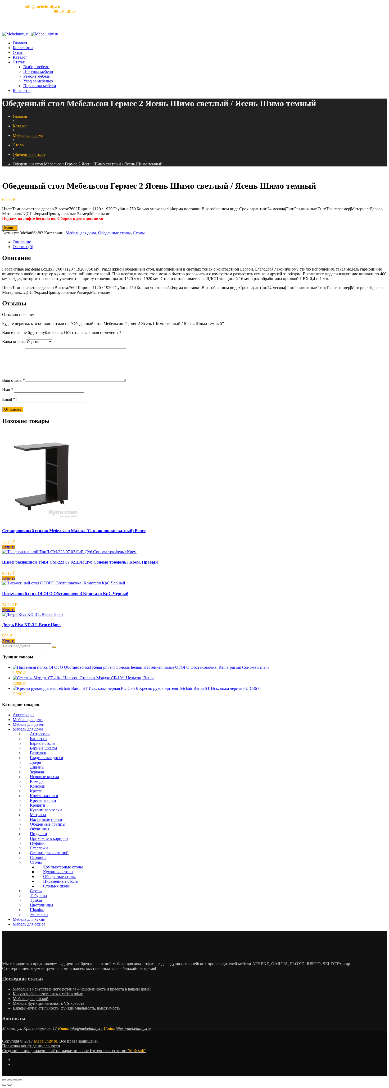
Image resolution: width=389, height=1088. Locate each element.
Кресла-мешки (43, 800)
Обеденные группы (47, 824)
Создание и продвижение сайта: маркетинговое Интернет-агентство (74, 1050)
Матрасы (38, 814)
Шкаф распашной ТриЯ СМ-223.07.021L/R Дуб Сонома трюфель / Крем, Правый (80, 562)
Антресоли (40, 734)
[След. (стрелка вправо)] (9, 1085)
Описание (22, 242)
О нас (18, 52)
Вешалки (38, 753)
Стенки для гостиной (49, 852)
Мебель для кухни (29, 919)
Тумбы (36, 900)
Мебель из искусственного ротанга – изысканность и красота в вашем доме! (82, 989)
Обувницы (39, 829)
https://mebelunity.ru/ (133, 1028)
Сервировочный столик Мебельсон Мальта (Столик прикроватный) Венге (74, 530)
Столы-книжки (57, 886)
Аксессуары (23, 715)
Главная (20, 43)
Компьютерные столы (63, 867)
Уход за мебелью (38, 81)
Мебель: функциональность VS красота (48, 1003)
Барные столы (42, 743)
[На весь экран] (15, 1080)
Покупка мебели (38, 71)
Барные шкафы (43, 748)
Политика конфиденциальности (31, 1046)
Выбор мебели (36, 66)
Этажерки (39, 914)
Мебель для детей (28, 724)
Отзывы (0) (23, 246)
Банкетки (38, 738)
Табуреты (38, 895)
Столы (19, 145)
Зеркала (37, 772)
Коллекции (23, 47)
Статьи (19, 62)
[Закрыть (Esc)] (4, 1080)
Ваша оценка (14, 341)
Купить (9, 228)
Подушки (38, 833)
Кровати (37, 805)
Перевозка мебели (39, 85)
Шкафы (37, 910)
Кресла (36, 791)
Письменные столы (60, 881)
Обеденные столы (29, 154)
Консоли (38, 786)
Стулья (36, 891)
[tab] (200, 242)
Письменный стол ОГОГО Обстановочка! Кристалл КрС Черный (65, 593)
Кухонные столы (58, 872)
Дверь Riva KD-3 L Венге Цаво (31, 624)
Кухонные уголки (46, 810)
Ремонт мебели (37, 76)
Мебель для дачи (28, 719)
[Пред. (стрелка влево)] (4, 1085)
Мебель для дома (28, 135)
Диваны (37, 767)
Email (8, 399)
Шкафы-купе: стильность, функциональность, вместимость (66, 1008)
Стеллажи (39, 848)
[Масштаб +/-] (20, 1080)
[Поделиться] (9, 1080)
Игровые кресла (44, 776)
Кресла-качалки (44, 795)
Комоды (37, 781)
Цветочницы (41, 905)
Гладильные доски (46, 757)
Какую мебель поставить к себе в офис (48, 994)
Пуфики (37, 843)
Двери (35, 762)
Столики (38, 857)
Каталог (20, 57)
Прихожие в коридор (49, 838)
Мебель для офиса (29, 924)
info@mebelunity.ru (86, 1028)
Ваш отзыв (13, 380)
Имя (7, 389)
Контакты (21, 90)
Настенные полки (46, 819)
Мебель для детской (30, 998)
